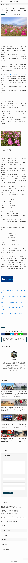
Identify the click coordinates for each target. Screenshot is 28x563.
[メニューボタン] (1, 1)
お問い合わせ (6, 549)
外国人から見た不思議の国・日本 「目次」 (12, 302)
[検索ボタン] (26, 1)
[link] (14, 373)
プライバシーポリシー (8, 552)
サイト (4, 486)
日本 (3, 14)
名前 (3, 476)
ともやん (14, 359)
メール (4, 481)
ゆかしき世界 (14, 1)
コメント (5, 459)
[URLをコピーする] (25, 334)
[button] (3, 334)
